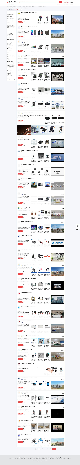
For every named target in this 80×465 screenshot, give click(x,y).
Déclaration (25, 457)
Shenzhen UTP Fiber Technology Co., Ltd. (28, 97)
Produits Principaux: (20, 17)
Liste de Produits (10, 9)
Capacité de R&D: (20, 18)
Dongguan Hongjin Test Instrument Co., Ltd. (28, 278)
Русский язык (43, 458)
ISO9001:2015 (10, 43)
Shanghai (9, 76)
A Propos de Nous (21, 457)
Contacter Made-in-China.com (45, 457)
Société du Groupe (10, 27)
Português (37, 458)
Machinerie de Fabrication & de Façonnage (11, 20)
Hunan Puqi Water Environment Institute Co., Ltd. (29, 12)
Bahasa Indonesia (69, 458)
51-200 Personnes (10, 64)
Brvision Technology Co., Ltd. (26, 249)
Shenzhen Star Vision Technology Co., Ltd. (28, 406)
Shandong (9, 75)
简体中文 (18, 458)
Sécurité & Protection (11, 13)
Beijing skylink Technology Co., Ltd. (27, 420)
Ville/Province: (20, 75)
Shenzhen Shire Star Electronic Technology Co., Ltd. (29, 150)
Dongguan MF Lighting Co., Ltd (26, 434)
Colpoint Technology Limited (26, 40)
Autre (8, 30)
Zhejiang (9, 73)
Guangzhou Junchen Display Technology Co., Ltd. (29, 26)
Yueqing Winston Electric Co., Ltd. (26, 349)
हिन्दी (55, 458)
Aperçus (57, 457)
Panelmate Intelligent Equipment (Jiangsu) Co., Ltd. (29, 377)
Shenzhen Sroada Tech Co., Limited (27, 221)
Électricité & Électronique (10, 15)
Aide (63, 4)
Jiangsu (9, 74)
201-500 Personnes (10, 66)
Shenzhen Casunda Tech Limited (26, 235)
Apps (67, 4)
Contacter (20, 22)
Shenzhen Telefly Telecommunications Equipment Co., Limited (31, 192)
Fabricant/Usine (10, 25)
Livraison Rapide (10, 35)
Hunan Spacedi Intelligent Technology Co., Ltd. (29, 69)
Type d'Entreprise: (20, 30)
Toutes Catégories (10, 4)
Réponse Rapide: (20, 19)
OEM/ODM (10, 33)
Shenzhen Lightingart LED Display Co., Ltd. (28, 178)
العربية (50, 458)
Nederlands (53, 458)
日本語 (24, 458)
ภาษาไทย (58, 458)
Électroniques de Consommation (10, 16)
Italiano (40, 458)
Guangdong (9, 72)
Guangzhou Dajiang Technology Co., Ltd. (27, 320)
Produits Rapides (52, 457)
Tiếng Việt (64, 458)
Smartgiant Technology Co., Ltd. (26, 292)
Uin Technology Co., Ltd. (25, 83)
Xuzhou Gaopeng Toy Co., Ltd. (26, 207)
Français (27, 458)
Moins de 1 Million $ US (10, 50)
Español (30, 458)
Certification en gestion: (21, 299)
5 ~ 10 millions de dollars (10, 58)
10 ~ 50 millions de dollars (11, 56)
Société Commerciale (11, 26)
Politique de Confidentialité (37, 457)
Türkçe (61, 458)
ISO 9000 (9, 44)
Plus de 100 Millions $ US (10, 54)
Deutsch (33, 458)
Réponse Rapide (10, 34)
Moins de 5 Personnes (11, 65)
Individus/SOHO (10, 28)
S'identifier (71, 2)
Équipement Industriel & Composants (10, 18)
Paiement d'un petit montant (10, 37)
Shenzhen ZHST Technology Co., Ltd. (28, 136)
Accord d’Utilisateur (30, 457)
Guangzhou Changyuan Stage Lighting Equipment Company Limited (32, 264)
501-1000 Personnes (10, 67)
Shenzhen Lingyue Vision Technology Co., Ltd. (28, 306)
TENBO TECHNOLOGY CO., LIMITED (27, 112)
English (15, 458)
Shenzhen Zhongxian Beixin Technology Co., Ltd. (29, 55)
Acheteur (58, 4)
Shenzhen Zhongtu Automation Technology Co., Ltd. (29, 335)
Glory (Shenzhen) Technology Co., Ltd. (27, 164)
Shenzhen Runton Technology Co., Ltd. (27, 363)
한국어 (47, 458)
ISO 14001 (9, 42)
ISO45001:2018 (10, 45)
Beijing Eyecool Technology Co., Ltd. (27, 392)
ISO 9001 (9, 40)
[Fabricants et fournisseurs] (12, 2)
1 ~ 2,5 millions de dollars (11, 52)
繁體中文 (22, 458)
